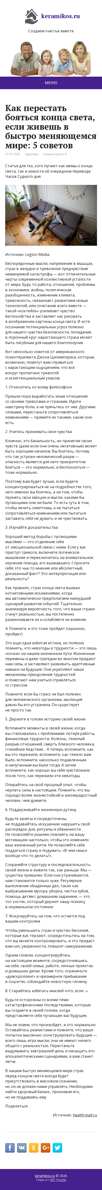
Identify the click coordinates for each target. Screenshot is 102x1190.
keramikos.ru (60, 16)
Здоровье (32, 154)
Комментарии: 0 (54, 154)
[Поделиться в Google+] (45, 1148)
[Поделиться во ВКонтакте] (22, 1148)
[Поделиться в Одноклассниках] (33, 1148)
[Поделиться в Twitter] (57, 1148)
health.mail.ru (85, 1115)
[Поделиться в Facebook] (10, 1148)
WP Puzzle (58, 1180)
